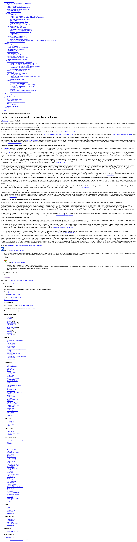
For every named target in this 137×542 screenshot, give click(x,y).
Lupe (8, 425)
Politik (8, 328)
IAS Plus (9, 350)
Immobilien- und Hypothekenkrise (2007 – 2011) (22, 86)
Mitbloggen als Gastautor (13, 106)
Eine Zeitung (10, 422)
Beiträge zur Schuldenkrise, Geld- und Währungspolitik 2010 (25, 66)
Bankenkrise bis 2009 (15, 87)
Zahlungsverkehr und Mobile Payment (19, 19)
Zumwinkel (39, 245)
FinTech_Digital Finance (14, 294)
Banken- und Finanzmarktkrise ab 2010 (17, 70)
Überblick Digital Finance (13, 14)
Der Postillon (10, 421)
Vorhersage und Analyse (13, 50)
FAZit (8, 462)
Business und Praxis (9, 2)
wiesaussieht (10, 497)
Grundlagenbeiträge (15, 77)
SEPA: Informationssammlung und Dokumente (19, 3)
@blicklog (10, 292)
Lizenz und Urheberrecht (13, 105)
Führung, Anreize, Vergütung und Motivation (18, 7)
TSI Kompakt (10, 409)
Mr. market (9, 395)
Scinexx (9, 442)
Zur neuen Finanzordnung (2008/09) (19, 39)
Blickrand (9, 318)
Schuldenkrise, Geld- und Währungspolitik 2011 (22, 65)
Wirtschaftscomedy (11, 95)
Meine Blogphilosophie (13, 100)
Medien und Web (11, 327)
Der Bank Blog (11, 379)
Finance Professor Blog (13, 464)
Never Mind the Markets (13, 399)
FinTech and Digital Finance (15, 297)
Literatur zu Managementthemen (15, 6)
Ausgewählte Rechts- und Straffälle (16, 42)
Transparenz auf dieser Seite (11, 300)
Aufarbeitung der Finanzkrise (14, 75)
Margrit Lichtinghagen (32, 140)
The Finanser (10, 406)
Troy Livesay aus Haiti (12, 523)
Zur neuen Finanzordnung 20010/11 (19, 37)
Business (9, 321)
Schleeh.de (9, 434)
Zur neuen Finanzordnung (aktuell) (15, 36)
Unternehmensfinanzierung (14, 10)
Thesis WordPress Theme (16, 540)
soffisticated (10, 491)
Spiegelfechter (10, 513)
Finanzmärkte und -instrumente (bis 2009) (20, 92)
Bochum (8, 245)
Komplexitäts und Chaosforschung (15, 56)
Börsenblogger (10, 375)
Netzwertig (10, 354)
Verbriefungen (10, 72)
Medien (9, 325)
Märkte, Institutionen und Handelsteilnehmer (21, 29)
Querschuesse (10, 485)
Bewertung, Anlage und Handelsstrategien (20, 32)
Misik (8, 478)
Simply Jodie (10, 522)
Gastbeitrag (5, 121)
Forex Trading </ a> (9, 537)
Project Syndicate (11, 484)
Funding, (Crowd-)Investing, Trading (19, 22)
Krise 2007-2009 (11, 80)
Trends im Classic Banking (13, 34)
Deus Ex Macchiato (12, 458)
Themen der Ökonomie (13, 53)
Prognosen (12, 89)
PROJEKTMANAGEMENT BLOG (16, 356)
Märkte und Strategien (12, 4)
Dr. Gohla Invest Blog (12, 531)
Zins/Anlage (10, 334)
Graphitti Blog (10, 424)
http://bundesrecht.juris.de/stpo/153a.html (62, 227)
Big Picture (10, 451)
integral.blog (10, 352)
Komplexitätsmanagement (13, 353)
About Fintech (10, 365)
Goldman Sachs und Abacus (17, 79)
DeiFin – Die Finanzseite (13, 378)
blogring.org (7, 277)
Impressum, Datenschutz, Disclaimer (16, 102)
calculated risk (10, 376)
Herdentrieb (10, 471)
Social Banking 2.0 (12, 403)
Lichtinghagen (14, 245)
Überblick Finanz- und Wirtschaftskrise (17, 73)
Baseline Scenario (11, 372)
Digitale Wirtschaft (11, 323)
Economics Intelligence (13, 459)
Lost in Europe (10, 475)
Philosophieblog (11, 519)
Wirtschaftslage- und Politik (14, 44)
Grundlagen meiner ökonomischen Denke (17, 57)
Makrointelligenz (11, 477)
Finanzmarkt (10, 324)
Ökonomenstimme (11, 481)
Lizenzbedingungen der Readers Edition (122, 134)
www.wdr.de (110, 175)
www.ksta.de (13, 197)
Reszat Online (10, 488)
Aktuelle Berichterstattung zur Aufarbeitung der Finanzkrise (25, 76)
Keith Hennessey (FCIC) (13, 474)
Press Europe (10, 511)
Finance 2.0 (10, 383)
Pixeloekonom (10, 482)
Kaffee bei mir (10, 509)
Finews (9, 386)
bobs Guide (10, 373)
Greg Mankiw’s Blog (12, 468)
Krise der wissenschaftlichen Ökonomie (17, 59)
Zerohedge (9, 415)
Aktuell (9, 317)
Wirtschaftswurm (11, 499)
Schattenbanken (14, 33)
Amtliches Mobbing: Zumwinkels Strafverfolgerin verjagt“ (59, 134)
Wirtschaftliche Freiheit (13, 498)
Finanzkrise (7, 60)
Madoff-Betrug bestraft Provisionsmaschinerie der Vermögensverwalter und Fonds (26, 283)
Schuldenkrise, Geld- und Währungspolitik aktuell (19, 62)
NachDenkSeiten (11, 510)
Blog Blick (9, 320)
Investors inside (11, 391)
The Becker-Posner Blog (13, 494)
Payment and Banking (12, 402)
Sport (8, 330)
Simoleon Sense (11, 489)
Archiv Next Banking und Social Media (20, 24)
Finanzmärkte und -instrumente (15, 26)
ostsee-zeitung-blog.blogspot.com (64, 215)
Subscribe (6, 107)
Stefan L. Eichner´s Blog (13, 492)
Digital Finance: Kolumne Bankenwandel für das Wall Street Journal (27, 17)
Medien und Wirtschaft (12, 52)
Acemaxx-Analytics (12, 449)
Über (5, 97)
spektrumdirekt (10, 443)
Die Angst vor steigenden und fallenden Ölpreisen (20, 280)
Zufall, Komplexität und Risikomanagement (18, 9)
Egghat (9, 382)
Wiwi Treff (9, 501)
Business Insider (11, 455)
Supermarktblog (11, 357)
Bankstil (9, 371)
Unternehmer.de (11, 359)
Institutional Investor (12, 389)
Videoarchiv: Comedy (12, 96)
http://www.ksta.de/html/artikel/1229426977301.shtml (63, 233)
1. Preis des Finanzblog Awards (25, 305)
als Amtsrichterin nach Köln (14, 143)
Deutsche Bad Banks (12, 381)
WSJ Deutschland (11, 413)
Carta (8, 507)
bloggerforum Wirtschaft (13, 452)
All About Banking (12, 366)
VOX (8, 495)
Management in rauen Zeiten (14, 12)
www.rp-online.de (60, 162)
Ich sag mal (10, 472)
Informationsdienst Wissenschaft (15, 440)
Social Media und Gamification (18, 23)
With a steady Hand (12, 412)
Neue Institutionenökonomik (14, 55)
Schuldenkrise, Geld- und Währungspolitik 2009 (22, 67)
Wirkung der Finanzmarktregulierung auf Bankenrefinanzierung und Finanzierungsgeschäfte (33, 40)
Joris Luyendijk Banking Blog (14, 392)
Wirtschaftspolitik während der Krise (19, 82)
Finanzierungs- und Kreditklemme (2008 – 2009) (22, 85)
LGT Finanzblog (11, 393)
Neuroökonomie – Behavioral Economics (17, 47)
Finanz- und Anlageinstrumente (18, 27)
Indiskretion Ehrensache (13, 432)
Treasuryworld (10, 408)
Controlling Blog (11, 344)
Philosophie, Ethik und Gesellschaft (16, 49)
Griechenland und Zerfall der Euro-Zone (20, 69)
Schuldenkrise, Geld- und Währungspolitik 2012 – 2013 (24, 63)
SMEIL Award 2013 (30, 308)
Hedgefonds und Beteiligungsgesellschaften (21, 30)
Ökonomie (6, 43)
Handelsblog (10, 469)
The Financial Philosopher (13, 405)
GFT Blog (9, 388)
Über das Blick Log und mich (14, 99)
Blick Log (3, 110)
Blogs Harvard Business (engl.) (15, 340)
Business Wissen (11, 342)
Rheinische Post (7, 152)
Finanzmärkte (7, 13)
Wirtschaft (9, 333)
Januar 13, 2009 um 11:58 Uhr (18, 262)
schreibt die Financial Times (70, 132)
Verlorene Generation (12, 411)
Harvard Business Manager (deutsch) (16, 349)
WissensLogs (10, 525)
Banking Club (10, 369)
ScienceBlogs (10, 520)
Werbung (9, 331)
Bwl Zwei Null (11, 343)
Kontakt (9, 103)
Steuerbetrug (32, 245)
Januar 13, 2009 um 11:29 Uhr (17, 250)
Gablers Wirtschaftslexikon (13, 465)
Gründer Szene (11, 347)
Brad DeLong (10, 454)
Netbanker (9, 398)
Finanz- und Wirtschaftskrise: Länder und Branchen (23, 90)
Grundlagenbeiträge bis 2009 (17, 83)
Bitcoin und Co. (14, 20)
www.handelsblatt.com (83, 187)
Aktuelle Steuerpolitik (12, 46)
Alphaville (9, 368)
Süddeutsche (6, 148)
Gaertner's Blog (11, 467)
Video (5, 93)
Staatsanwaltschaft (23, 245)
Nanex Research (11, 396)
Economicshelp (11, 461)
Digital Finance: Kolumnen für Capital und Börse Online (24, 16)
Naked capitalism (11, 479)
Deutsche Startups (11, 346)
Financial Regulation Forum (14, 385)
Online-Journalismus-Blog (13, 433)
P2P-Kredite (10, 401)
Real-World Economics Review (15, 487)
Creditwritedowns (11, 457)
